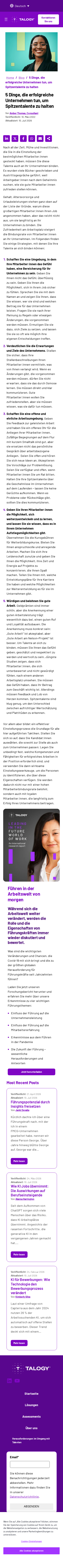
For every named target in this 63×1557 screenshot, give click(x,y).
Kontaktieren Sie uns (48, 19)
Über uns (32, 1428)
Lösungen (31, 1405)
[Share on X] (15, 138)
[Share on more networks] (48, 138)
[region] (31, 1534)
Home (10, 77)
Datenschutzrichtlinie (24, 1496)
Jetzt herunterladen (31, 1071)
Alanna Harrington (24, 1199)
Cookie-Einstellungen (31, 1541)
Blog (22, 77)
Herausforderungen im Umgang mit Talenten (31, 1440)
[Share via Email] (40, 138)
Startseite (32, 1393)
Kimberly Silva (22, 1296)
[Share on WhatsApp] (31, 138)
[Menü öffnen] (6, 20)
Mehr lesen (19, 1161)
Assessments (31, 1416)
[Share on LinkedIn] (6, 138)
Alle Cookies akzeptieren (31, 1550)
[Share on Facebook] (23, 138)
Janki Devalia (22, 1110)
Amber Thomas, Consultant (24, 113)
